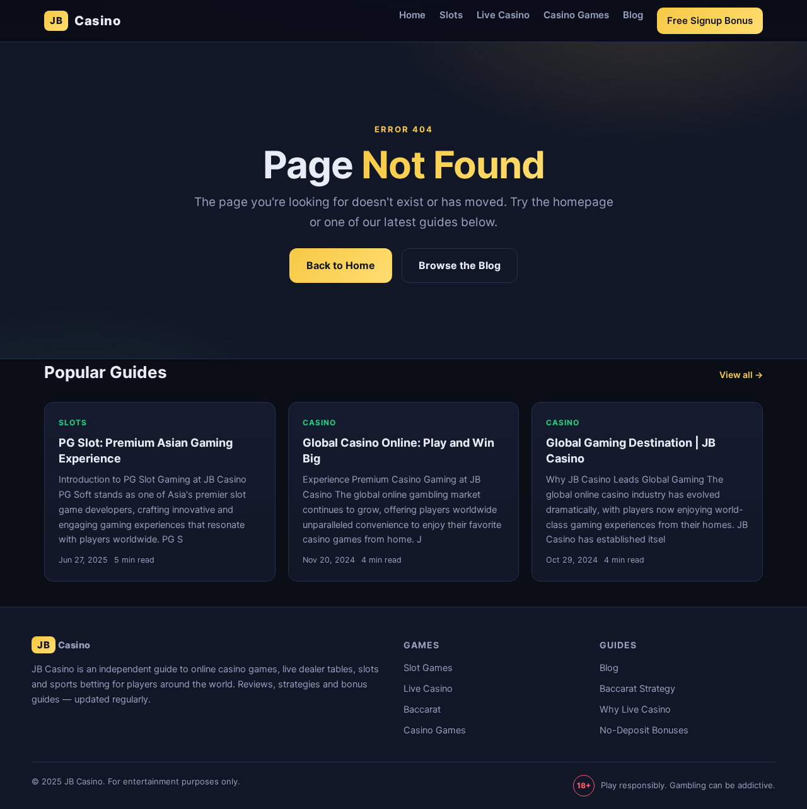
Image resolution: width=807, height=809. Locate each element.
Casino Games (576, 15)
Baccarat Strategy (637, 688)
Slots (451, 15)
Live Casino (503, 15)
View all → (741, 374)
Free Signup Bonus (710, 20)
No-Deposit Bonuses (644, 730)
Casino (85, 20)
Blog (633, 15)
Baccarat (422, 709)
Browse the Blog (460, 265)
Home (412, 15)
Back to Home (340, 265)
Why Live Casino (635, 709)
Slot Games (428, 668)
